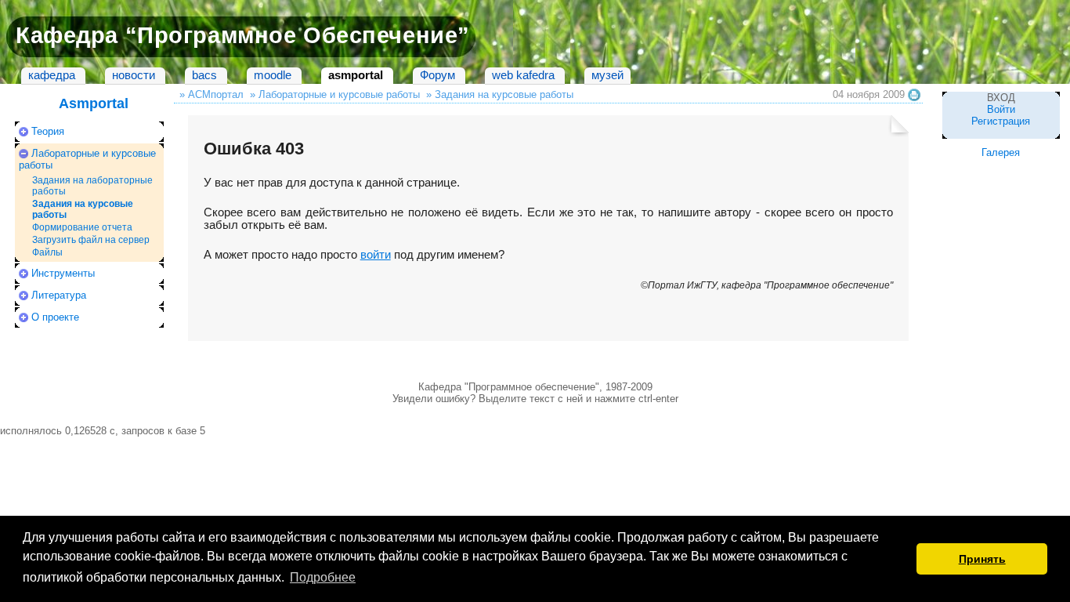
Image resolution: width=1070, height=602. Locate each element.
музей (607, 75)
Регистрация (1000, 121)
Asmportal (93, 103)
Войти (1001, 109)
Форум (437, 75)
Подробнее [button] (323, 577)
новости (133, 75)
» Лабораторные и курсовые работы (335, 94)
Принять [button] (982, 559)
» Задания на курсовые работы (499, 94)
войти (375, 254)
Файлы (47, 252)
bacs (204, 75)
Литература (58, 295)
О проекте (55, 317)
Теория (47, 131)
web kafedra (523, 75)
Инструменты (63, 273)
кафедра (51, 75)
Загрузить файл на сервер (91, 239)
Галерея (1000, 152)
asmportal (355, 75)
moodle (272, 75)
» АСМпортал (211, 94)
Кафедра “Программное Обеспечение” (243, 35)
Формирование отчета (82, 227)
